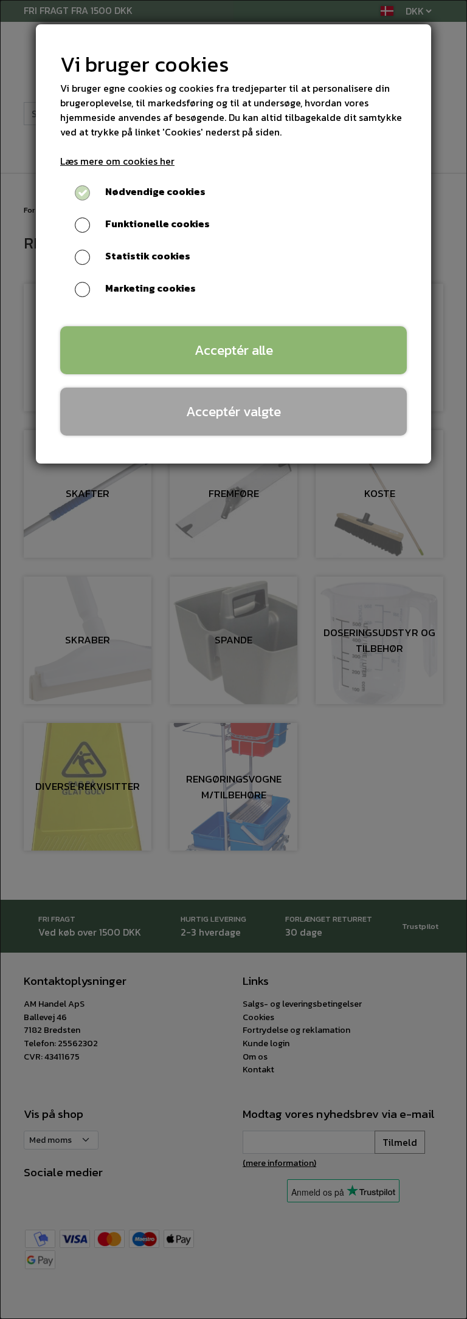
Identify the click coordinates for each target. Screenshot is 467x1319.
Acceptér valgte (233, 411)
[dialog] (233, 659)
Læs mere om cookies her (117, 161)
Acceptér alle (234, 350)
